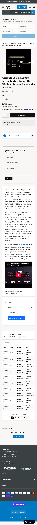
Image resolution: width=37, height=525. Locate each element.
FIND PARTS (18, 36)
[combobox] (23, 12)
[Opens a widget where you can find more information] (29, 522)
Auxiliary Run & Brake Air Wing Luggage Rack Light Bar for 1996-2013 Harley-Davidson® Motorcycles (18, 44)
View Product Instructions (16, 318)
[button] (3, 7)
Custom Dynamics (16, 517)
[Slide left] (4, 61)
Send (7, 178)
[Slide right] (33, 61)
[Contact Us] (30, 7)
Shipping (4, 106)
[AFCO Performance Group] (10, 468)
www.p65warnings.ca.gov (11, 293)
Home (4, 42)
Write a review (18, 436)
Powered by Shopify (24, 517)
